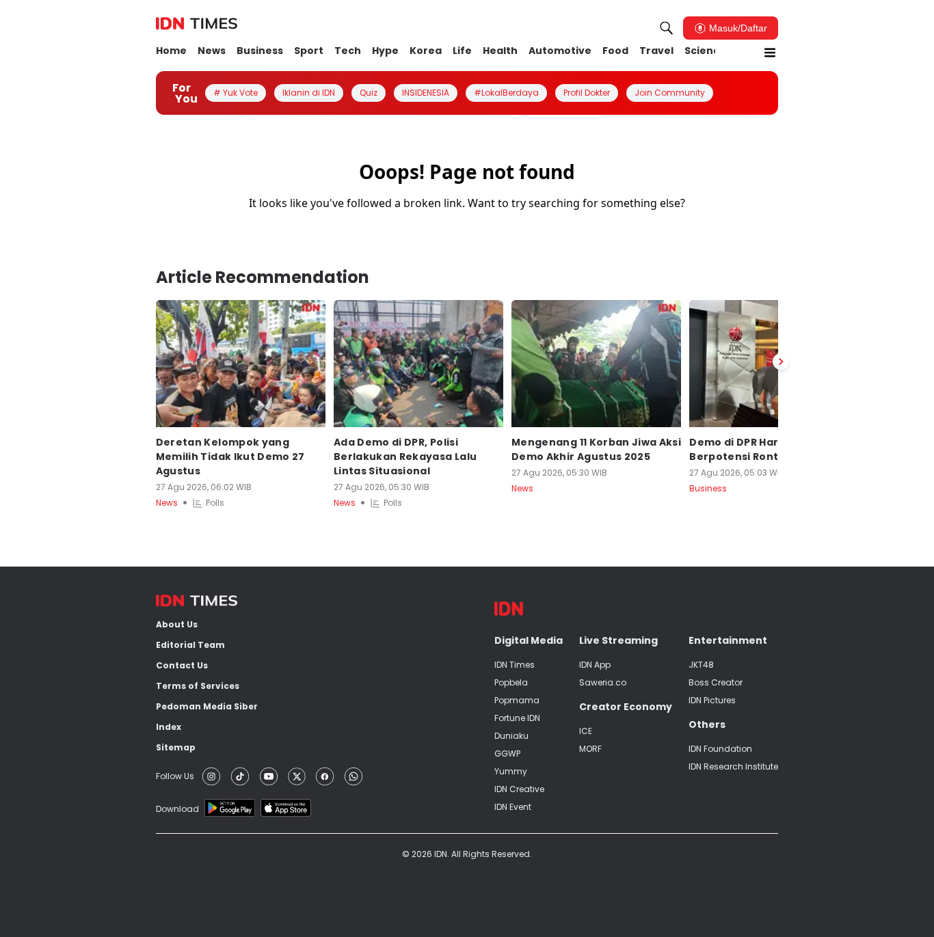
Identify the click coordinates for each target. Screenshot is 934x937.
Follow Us (175, 776)
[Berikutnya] (781, 361)
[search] (666, 28)
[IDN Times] (196, 24)
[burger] (770, 52)
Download (177, 809)
